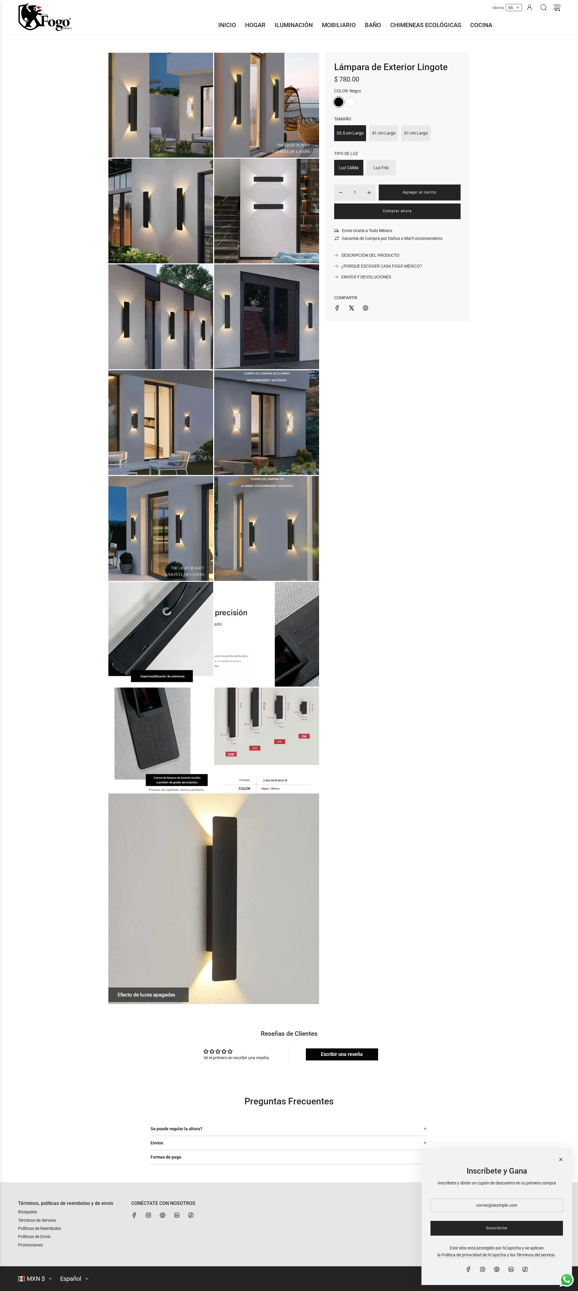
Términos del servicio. (536, 1254)
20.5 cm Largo (350, 133)
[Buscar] (543, 7)
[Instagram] (148, 1215)
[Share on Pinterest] (365, 308)
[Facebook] (134, 1215)
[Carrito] (557, 7)
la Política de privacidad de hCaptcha (471, 1254)
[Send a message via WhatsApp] (566, 1279)
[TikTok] (190, 1215)
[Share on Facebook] (337, 308)
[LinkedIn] (176, 1215)
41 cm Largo (384, 133)
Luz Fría (381, 167)
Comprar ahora (397, 211)
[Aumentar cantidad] (369, 192)
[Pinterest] (162, 1215)
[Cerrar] (560, 1159)
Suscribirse (496, 1228)
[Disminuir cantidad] (340, 192)
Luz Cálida (349, 167)
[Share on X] (351, 308)
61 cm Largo (416, 133)
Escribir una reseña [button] (342, 1054)
